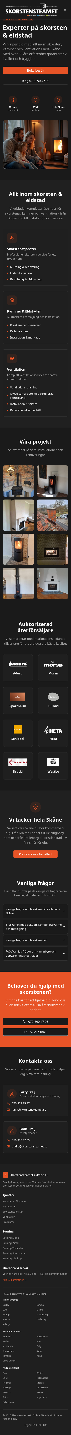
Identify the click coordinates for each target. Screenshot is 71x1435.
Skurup (6, 1314)
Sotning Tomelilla (13, 1248)
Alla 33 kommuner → (15, 1279)
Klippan (40, 1382)
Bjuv (5, 1373)
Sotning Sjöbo (11, 1237)
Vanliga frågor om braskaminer (26, 940)
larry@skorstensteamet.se (29, 1109)
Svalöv (40, 1392)
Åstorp (6, 1397)
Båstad (40, 1373)
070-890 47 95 (38, 1022)
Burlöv (6, 1304)
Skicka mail (38, 1032)
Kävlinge (7, 1387)
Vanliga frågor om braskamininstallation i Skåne (33, 911)
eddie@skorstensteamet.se (29, 1146)
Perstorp (7, 1392)
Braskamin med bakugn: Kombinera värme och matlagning (34, 927)
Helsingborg (42, 1377)
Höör (39, 1341)
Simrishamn (8, 1351)
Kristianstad (8, 1346)
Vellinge (6, 1324)
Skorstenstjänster (13, 1211)
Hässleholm (42, 1336)
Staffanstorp (42, 1314)
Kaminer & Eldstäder (15, 1201)
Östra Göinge (9, 1360)
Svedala (6, 1319)
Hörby (6, 1341)
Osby (39, 1346)
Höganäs (7, 1382)
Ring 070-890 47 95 (35, 81)
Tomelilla (7, 1355)
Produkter (8, 1222)
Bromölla (7, 1336)
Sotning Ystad (11, 1243)
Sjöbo (39, 1351)
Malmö (40, 1309)
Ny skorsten (9, 1206)
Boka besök (35, 70)
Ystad (39, 1355)
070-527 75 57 (21, 1103)
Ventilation (9, 1216)
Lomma (40, 1304)
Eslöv (5, 1377)
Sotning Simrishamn (14, 1253)
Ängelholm (42, 1397)
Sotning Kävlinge (12, 1258)
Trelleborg (41, 1319)
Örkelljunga (8, 1402)
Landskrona (42, 1387)
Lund (5, 1309)
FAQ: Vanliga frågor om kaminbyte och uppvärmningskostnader (31, 954)
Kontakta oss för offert (35, 854)
